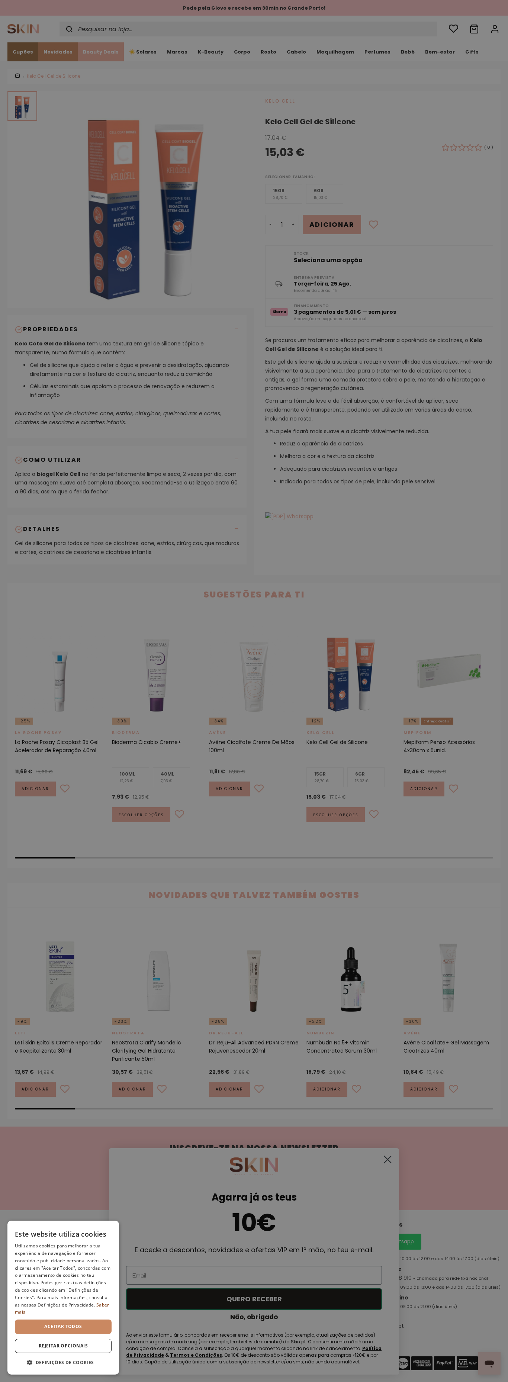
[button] (63, 1362)
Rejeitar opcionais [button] (63, 1346)
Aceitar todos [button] (63, 1326)
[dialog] (63, 1298)
